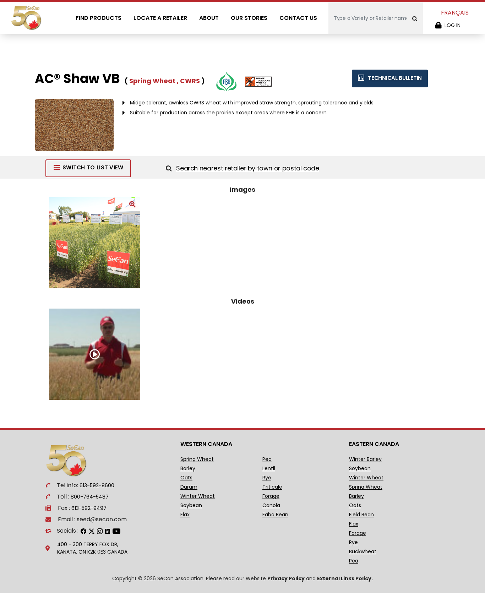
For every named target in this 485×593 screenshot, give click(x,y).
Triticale (272, 487)
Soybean (191, 505)
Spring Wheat (197, 459)
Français (455, 13)
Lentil (268, 468)
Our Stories (249, 18)
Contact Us (298, 18)
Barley (187, 468)
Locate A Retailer (160, 18)
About (209, 18)
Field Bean (361, 514)
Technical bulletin (394, 78)
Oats (186, 477)
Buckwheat (362, 551)
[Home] (27, 18)
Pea (267, 459)
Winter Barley (365, 459)
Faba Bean (275, 514)
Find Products (98, 18)
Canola (271, 505)
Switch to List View (93, 167)
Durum (188, 487)
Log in (453, 25)
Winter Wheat (197, 496)
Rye (266, 477)
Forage (270, 496)
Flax (185, 514)
